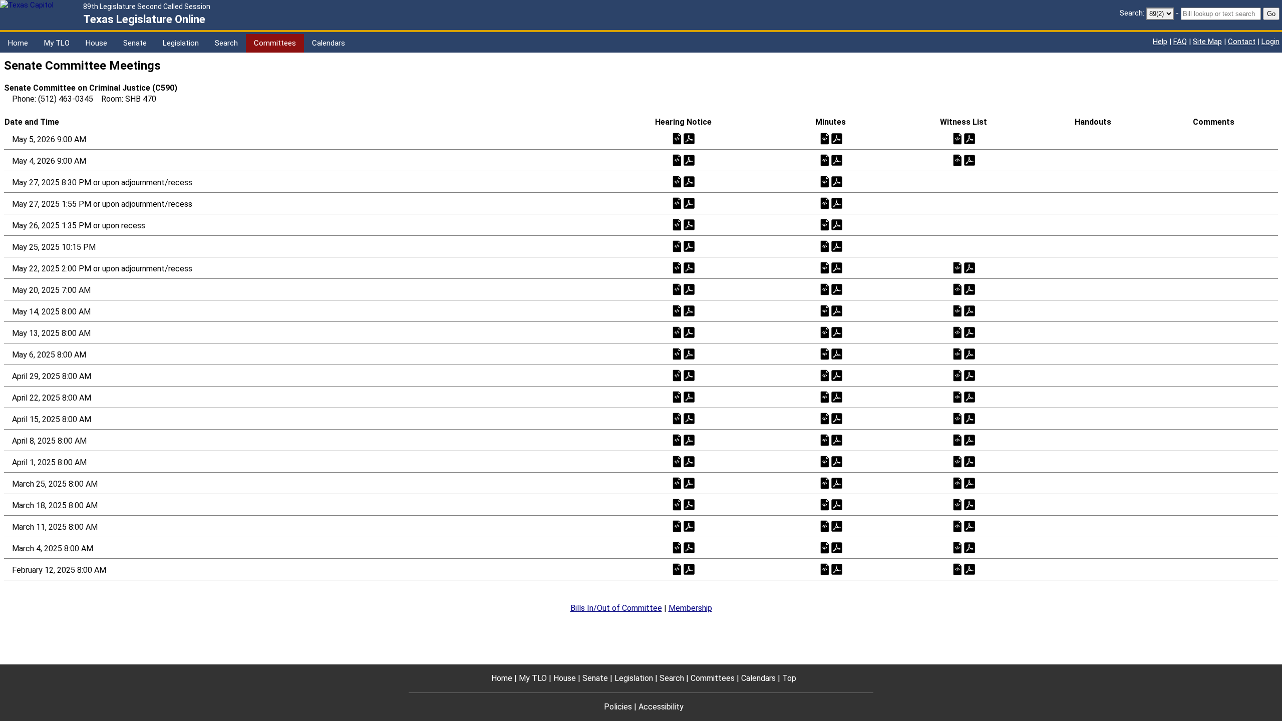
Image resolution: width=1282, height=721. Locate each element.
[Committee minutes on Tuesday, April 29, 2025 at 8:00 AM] (825, 375)
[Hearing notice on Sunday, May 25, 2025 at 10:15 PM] (677, 246)
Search (226, 43)
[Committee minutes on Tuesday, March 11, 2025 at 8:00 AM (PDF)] (837, 526)
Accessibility (661, 706)
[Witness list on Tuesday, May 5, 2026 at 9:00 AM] (957, 138)
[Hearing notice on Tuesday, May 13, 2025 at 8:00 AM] (677, 332)
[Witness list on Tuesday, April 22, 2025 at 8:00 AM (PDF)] (970, 397)
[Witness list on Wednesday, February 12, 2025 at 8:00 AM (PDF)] (970, 569)
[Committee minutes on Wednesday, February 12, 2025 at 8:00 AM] (825, 569)
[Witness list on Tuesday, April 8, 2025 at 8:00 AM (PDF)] (970, 440)
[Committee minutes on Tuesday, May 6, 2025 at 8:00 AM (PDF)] (837, 353)
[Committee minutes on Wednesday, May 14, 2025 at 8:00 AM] (825, 310)
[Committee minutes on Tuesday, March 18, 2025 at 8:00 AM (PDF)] (837, 504)
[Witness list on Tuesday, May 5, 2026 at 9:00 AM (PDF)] (970, 138)
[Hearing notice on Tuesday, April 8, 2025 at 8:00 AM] (677, 440)
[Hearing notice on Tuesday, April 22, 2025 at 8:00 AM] (677, 397)
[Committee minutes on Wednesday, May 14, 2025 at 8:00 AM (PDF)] (837, 310)
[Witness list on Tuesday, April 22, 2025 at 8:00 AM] (957, 397)
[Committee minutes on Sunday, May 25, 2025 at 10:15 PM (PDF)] (837, 246)
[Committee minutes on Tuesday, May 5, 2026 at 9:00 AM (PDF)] (837, 138)
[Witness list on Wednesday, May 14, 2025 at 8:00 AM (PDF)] (970, 310)
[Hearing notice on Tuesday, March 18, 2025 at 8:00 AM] (677, 504)
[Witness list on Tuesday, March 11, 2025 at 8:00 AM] (957, 526)
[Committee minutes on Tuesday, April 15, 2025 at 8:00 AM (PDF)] (837, 418)
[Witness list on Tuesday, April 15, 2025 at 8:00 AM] (957, 418)
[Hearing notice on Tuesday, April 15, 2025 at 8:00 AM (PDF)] (689, 418)
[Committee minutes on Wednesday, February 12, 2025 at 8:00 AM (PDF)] (837, 569)
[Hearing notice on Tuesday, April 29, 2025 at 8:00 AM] (677, 375)
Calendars (328, 43)
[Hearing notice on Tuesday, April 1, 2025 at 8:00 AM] (677, 461)
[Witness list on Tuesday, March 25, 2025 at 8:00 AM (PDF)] (970, 483)
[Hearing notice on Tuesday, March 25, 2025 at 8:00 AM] (677, 483)
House (96, 43)
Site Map (1207, 41)
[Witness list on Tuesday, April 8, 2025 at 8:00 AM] (957, 440)
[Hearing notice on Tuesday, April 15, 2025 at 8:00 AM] (677, 418)
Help (1160, 41)
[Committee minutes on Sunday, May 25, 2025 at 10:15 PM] (825, 246)
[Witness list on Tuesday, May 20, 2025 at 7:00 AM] (957, 289)
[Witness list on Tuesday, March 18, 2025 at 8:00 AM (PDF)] (970, 504)
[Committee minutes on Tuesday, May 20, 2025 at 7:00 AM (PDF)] (837, 289)
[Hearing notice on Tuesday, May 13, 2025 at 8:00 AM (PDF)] (689, 332)
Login (1270, 41)
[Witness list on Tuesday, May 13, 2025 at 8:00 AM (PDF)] (970, 332)
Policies (618, 706)
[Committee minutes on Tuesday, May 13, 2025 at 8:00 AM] (825, 332)
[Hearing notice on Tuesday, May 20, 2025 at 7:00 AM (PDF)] (689, 289)
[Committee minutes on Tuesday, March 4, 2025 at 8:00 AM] (825, 547)
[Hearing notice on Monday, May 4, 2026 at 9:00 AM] (677, 160)
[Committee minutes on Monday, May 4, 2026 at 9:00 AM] (825, 160)
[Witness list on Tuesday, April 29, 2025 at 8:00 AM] (957, 375)
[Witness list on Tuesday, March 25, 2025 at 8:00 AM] (957, 483)
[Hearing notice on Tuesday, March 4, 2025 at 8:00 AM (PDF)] (689, 547)
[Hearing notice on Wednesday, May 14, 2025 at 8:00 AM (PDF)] (689, 310)
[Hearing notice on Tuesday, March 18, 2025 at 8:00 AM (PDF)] (689, 504)
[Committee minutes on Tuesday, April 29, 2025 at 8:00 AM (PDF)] (837, 375)
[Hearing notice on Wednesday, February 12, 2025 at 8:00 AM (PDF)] (689, 569)
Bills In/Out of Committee (616, 608)
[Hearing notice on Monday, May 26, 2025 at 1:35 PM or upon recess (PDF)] (689, 224)
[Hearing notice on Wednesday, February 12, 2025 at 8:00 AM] (677, 569)
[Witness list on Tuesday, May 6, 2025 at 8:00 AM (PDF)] (970, 353)
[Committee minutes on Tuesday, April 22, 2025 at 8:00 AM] (825, 397)
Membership (690, 608)
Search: (1132, 13)
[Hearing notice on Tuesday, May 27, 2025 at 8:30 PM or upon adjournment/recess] (677, 181)
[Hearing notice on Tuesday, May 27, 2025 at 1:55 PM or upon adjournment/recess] (677, 203)
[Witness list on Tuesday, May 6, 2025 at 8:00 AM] (957, 353)
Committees (275, 43)
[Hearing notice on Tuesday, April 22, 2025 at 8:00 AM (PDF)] (689, 397)
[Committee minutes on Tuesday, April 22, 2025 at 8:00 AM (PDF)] (837, 397)
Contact (1241, 41)
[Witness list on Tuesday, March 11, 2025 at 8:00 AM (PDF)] (970, 526)
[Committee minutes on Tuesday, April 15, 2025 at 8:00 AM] (825, 418)
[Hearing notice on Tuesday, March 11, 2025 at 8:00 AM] (677, 526)
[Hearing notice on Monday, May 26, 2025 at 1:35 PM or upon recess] (677, 224)
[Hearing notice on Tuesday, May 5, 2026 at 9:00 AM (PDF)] (689, 138)
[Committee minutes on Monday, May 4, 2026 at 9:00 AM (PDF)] (837, 160)
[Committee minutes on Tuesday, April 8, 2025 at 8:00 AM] (825, 440)
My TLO (57, 43)
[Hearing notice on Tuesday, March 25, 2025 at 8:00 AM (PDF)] (689, 483)
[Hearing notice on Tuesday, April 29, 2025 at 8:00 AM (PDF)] (689, 375)
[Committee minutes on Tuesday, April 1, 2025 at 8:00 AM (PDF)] (837, 461)
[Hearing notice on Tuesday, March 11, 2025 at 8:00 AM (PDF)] (689, 526)
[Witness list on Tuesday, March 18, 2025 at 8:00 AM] (957, 504)
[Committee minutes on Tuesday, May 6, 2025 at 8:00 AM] (825, 353)
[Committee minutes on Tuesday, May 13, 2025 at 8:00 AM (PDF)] (837, 332)
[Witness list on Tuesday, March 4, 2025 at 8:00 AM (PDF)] (970, 547)
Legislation (181, 43)
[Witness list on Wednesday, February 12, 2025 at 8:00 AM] (957, 569)
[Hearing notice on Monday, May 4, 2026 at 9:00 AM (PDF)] (689, 160)
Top (789, 678)
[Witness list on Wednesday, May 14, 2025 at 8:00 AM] (957, 310)
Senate (135, 43)
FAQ (1180, 41)
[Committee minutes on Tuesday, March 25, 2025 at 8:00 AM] (825, 483)
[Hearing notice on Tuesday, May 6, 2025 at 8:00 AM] (677, 353)
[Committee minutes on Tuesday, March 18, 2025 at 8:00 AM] (825, 504)
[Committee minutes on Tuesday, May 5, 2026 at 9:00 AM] (825, 138)
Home (18, 43)
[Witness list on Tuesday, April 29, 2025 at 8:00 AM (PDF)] (970, 375)
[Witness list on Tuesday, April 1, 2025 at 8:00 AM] (957, 461)
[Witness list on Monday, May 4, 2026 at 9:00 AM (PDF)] (970, 160)
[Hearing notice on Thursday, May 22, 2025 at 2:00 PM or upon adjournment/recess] (677, 267)
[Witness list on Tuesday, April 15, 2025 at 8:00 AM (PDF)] (970, 418)
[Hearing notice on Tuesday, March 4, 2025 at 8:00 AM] (677, 547)
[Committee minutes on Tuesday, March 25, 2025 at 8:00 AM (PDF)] (837, 483)
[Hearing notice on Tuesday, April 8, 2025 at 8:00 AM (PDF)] (689, 440)
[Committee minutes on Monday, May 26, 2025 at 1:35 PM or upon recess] (825, 224)
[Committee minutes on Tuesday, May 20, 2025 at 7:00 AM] (825, 289)
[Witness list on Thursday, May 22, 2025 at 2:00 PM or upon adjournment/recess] (957, 267)
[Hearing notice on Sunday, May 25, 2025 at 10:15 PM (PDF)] (689, 246)
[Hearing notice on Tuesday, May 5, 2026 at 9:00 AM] (677, 138)
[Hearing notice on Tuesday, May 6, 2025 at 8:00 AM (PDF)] (689, 353)
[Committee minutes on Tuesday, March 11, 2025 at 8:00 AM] (825, 526)
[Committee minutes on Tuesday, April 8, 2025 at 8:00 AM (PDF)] (837, 440)
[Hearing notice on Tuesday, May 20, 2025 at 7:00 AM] (677, 289)
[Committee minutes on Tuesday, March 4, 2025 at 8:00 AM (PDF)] (837, 547)
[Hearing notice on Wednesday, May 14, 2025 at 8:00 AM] (677, 310)
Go (1271, 14)
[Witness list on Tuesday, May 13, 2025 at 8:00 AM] (957, 332)
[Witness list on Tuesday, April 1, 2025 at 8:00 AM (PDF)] (970, 461)
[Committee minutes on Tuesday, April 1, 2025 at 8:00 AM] (825, 461)
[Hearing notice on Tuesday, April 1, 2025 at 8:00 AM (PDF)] (689, 461)
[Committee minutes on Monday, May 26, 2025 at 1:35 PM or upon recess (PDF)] (837, 224)
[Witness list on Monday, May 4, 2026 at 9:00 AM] (957, 160)
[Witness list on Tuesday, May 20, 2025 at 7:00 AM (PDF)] (970, 289)
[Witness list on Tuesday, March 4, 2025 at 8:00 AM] (957, 547)
